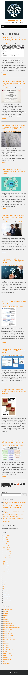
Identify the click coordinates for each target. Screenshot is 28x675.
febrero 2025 (6, 572)
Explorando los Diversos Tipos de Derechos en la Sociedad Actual (12, 441)
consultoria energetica (8, 625)
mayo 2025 (6, 566)
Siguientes (7, 486)
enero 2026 (6, 549)
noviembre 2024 (7, 578)
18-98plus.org (14, 20)
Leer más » (4, 74)
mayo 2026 (6, 541)
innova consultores (8, 649)
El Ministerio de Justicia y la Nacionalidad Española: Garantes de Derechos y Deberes (13, 39)
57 (15, 483)
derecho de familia (7, 633)
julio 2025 (5, 562)
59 (21, 483)
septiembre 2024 (7, 582)
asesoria (5, 613)
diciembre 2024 (7, 576)
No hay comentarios (11, 43)
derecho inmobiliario (8, 635)
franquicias (6, 643)
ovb (4, 661)
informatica (23, 221)
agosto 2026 (6, 535)
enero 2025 (6, 574)
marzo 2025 (6, 570)
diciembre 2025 (7, 551)
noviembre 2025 (7, 553)
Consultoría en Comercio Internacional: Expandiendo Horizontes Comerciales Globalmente (13, 520)
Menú (2, 26)
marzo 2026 (6, 545)
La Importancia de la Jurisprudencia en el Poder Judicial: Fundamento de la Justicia (13, 391)
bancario (5, 615)
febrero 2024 (6, 596)
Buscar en (4, 492)
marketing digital (7, 659)
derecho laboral (7, 637)
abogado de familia (8, 609)
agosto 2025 (6, 560)
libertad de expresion (8, 653)
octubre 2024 (6, 580)
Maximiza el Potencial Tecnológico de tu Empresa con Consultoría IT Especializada (12, 217)
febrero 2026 (6, 547)
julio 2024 (5, 586)
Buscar (24, 494)
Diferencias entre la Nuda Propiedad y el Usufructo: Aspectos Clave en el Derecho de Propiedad (13, 127)
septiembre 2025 (7, 557)
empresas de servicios (9, 639)
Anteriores (4, 483)
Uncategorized (19, 43)
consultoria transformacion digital (11, 627)
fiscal (4, 641)
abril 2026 (5, 543)
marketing (5, 657)
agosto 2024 (6, 584)
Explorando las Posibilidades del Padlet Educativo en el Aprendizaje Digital (13, 350)
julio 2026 (5, 537)
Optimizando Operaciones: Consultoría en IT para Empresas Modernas (12, 260)
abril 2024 (5, 592)
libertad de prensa (7, 655)
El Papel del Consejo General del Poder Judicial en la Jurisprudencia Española (13, 83)
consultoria (22, 175)
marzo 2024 (6, 594)
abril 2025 (5, 568)
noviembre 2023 (7, 602)
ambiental (18, 175)
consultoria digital (7, 623)
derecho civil (6, 631)
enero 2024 (6, 598)
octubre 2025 (6, 555)
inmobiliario (6, 647)
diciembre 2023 (7, 600)
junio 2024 (5, 588)
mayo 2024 (6, 590)
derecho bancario (7, 629)
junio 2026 (5, 539)
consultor (5, 619)
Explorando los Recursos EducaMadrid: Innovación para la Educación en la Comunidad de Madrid (13, 507)
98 (2, 486)
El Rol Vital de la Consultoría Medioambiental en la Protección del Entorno (13, 171)
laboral (5, 651)
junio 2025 (5, 564)
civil (4, 617)
